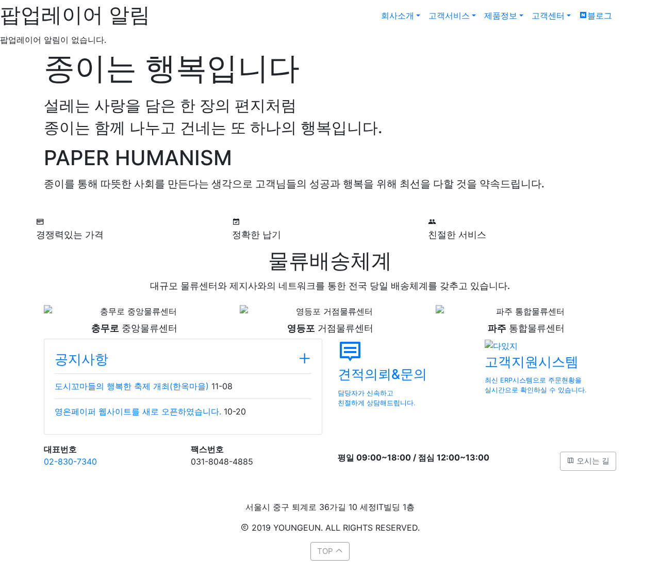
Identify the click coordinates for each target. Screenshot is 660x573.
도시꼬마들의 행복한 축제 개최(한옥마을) (132, 386)
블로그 (599, 15)
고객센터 (548, 15)
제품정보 (500, 15)
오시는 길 (591, 461)
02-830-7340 (70, 461)
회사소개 (397, 15)
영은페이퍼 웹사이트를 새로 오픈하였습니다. (138, 411)
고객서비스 (449, 15)
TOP (326, 551)
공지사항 (81, 359)
